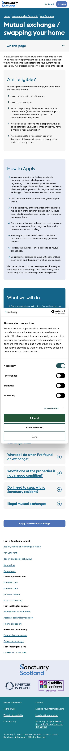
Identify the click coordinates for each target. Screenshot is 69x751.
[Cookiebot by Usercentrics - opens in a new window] (51, 312)
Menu (63, 4)
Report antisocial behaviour (18, 559)
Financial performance (15, 635)
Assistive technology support (18, 618)
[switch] (60, 375)
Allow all (34, 418)
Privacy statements (13, 703)
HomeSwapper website (42, 183)
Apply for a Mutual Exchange (34, 524)
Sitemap (39, 703)
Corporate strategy (14, 641)
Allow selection (34, 427)
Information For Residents (25, 16)
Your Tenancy (47, 16)
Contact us (9, 565)
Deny (34, 436)
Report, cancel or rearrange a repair (22, 547)
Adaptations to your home (17, 612)
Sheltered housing (13, 601)
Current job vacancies (15, 652)
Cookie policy (10, 721)
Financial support (13, 624)
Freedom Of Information (46, 715)
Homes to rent (11, 588)
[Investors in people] (18, 686)
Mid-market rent (12, 595)
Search (51, 4)
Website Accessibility (13, 715)
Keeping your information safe (49, 709)
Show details (51, 408)
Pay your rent (10, 553)
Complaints (10, 571)
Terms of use (9, 709)
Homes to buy (11, 582)
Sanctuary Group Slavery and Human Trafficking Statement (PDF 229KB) (49, 724)
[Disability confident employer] (51, 686)
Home (7, 16)
